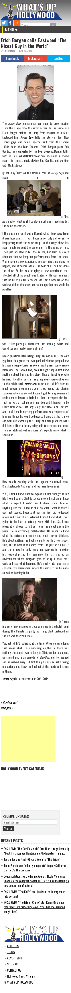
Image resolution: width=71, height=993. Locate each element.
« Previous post (9, 702)
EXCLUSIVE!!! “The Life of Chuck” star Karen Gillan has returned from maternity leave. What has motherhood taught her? (34, 907)
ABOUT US (13, 946)
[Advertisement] (28, 739)
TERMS (11, 952)
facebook (10, 23)
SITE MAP (12, 964)
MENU (9, 29)
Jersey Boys (27, 137)
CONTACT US (14, 970)
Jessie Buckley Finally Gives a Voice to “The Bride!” (32, 859)
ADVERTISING (14, 958)
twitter (4, 23)
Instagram (35, 58)
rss (17, 23)
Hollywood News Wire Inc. (21, 976)
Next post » (7, 708)
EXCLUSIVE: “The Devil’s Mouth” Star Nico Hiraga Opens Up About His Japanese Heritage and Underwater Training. (36, 851)
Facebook (12, 58)
